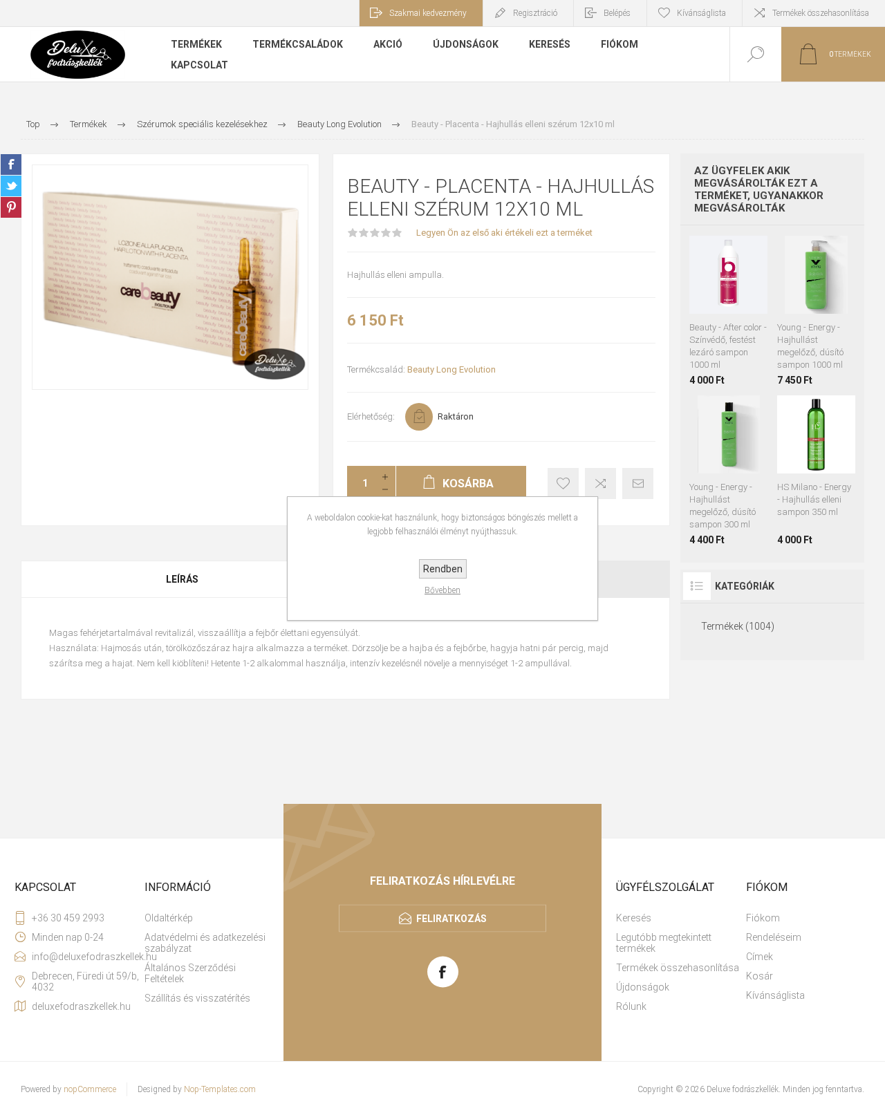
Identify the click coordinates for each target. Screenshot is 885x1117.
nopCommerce (90, 1089)
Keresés (633, 917)
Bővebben (442, 590)
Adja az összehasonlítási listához (600, 483)
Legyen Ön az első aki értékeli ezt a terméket (504, 232)
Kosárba (742, 279)
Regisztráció (535, 13)
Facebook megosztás (11, 164)
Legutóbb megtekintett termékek (663, 943)
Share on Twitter (11, 186)
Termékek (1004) (737, 626)
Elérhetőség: (371, 416)
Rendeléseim (773, 937)
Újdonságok (642, 987)
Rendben (443, 568)
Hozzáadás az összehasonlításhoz (744, 307)
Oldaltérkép (169, 917)
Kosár (759, 976)
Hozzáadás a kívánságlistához (563, 483)
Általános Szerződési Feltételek (190, 973)
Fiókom (763, 917)
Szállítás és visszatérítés (197, 998)
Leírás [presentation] (182, 579)
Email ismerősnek (637, 483)
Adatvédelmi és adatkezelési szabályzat (205, 943)
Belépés (617, 13)
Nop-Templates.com (220, 1089)
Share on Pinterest (11, 207)
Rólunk (631, 1006)
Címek (759, 956)
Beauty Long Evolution (451, 369)
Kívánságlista (775, 995)
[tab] (183, 579)
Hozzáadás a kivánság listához (713, 307)
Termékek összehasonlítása (820, 13)
